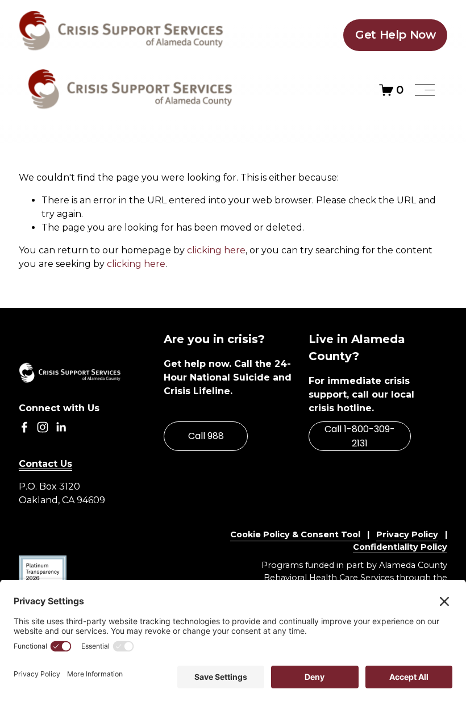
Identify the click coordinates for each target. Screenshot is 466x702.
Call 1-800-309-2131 (359, 436)
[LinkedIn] (60, 427)
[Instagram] (42, 427)
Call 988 (206, 435)
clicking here (216, 250)
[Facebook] (24, 427)
